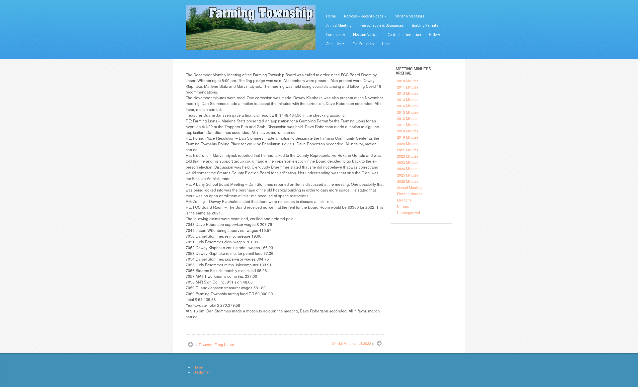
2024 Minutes (407, 168)
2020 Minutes (407, 143)
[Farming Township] (251, 26)
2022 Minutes (407, 156)
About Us (334, 44)
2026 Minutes (407, 181)
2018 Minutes (407, 130)
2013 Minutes (407, 99)
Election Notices (366, 34)
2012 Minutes (407, 93)
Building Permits (425, 25)
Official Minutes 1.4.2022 (351, 343)
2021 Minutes (407, 149)
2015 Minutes (407, 112)
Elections (404, 199)
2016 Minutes (407, 118)
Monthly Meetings (409, 16)
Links (386, 44)
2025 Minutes (407, 175)
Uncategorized (408, 212)
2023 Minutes (407, 162)
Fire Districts (363, 44)
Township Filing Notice (216, 344)
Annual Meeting (339, 25)
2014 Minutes (407, 105)
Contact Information (404, 34)
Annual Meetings (410, 187)
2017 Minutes (407, 124)
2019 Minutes (407, 137)
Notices (403, 206)
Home (331, 16)
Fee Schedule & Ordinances (382, 25)
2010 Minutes (407, 80)
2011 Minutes (407, 87)
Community (335, 34)
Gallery (434, 34)
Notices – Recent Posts (364, 16)
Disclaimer (201, 372)
